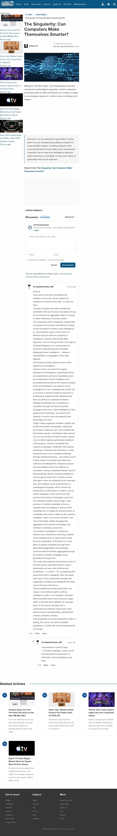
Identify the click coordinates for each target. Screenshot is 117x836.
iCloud (62, 818)
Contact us (9, 815)
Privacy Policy (10, 822)
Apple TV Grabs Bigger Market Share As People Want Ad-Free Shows (20, 761)
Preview (54, 265)
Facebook (9, 804)
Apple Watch (64, 804)
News (18, 4)
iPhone (35, 811)
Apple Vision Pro (66, 800)
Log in (36, 230)
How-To (47, 4)
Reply (37, 633)
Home (30, 14)
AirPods (36, 818)
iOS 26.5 (67, 4)
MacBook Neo (80, 4)
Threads (8, 811)
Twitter (7, 800)
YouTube (8, 807)
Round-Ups (36, 4)
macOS (62, 815)
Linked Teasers (41, 14)
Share (44, 633)
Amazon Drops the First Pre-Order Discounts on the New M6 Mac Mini (21, 712)
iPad (34, 815)
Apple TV (57, 4)
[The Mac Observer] (7, 4)
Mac (34, 807)
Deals (26, 4)
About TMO (9, 818)
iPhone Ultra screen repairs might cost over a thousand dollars (101, 712)
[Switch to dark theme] (108, 4)
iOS (61, 811)
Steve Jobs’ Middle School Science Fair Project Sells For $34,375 (61, 712)
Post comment (67, 265)
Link (77, 46)
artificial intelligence (34, 210)
